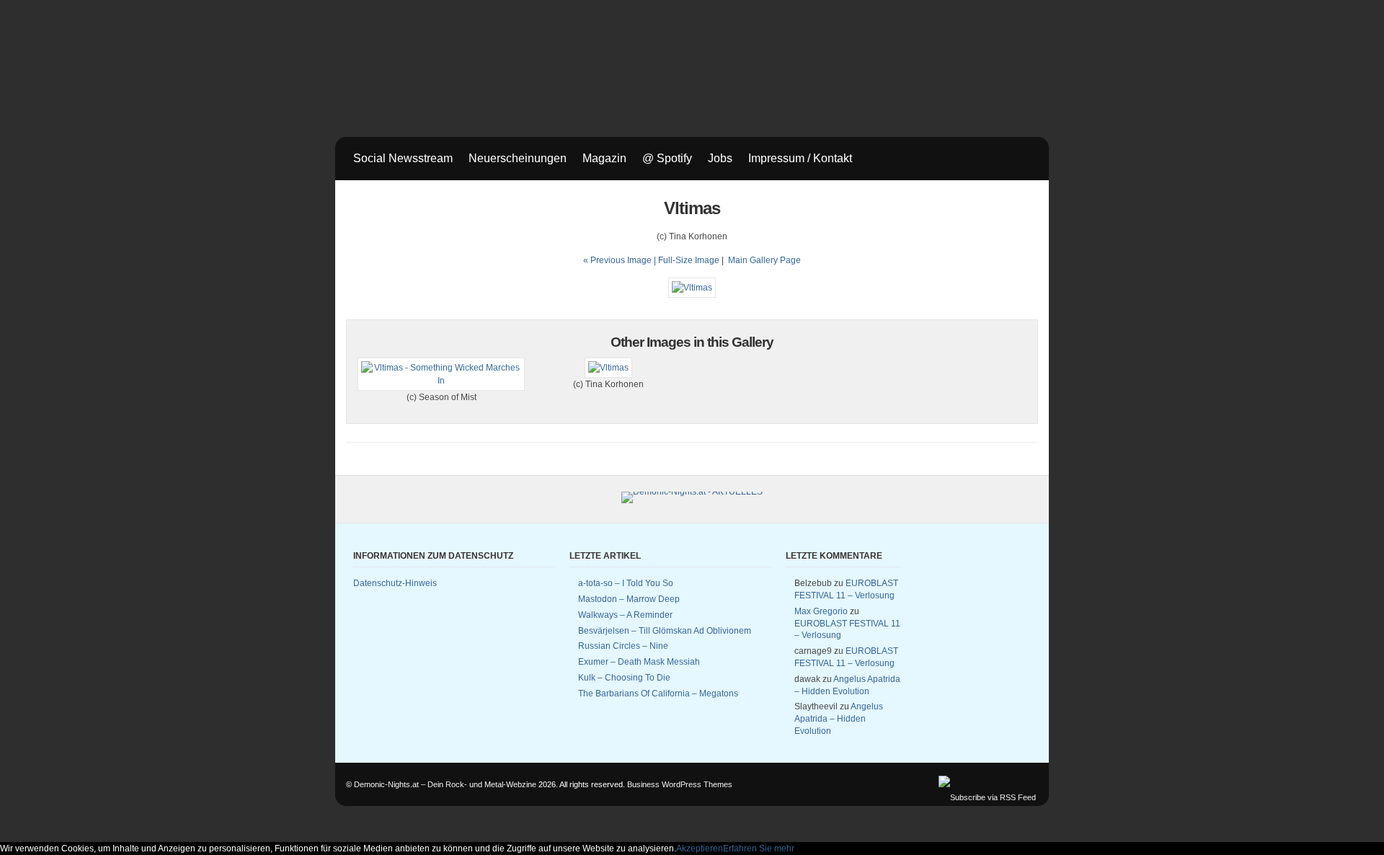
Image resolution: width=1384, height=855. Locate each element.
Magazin (604, 158)
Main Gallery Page (764, 260)
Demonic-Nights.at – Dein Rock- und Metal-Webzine (445, 784)
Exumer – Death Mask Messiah (639, 662)
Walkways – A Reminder (625, 615)
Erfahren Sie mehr (758, 848)
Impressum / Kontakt (800, 158)
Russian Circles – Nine (623, 646)
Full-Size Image (688, 260)
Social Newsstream (403, 158)
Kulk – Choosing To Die (624, 678)
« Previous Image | (620, 260)
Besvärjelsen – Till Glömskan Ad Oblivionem (664, 631)
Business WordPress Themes (679, 784)
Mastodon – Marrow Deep (629, 599)
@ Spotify (667, 158)
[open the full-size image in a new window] (692, 288)
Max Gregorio (821, 611)
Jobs (720, 158)
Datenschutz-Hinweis (395, 583)
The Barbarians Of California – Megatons (658, 693)
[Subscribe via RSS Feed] (987, 797)
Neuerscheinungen (518, 158)
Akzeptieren (699, 848)
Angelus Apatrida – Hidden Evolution (838, 718)
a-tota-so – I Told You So (625, 583)
